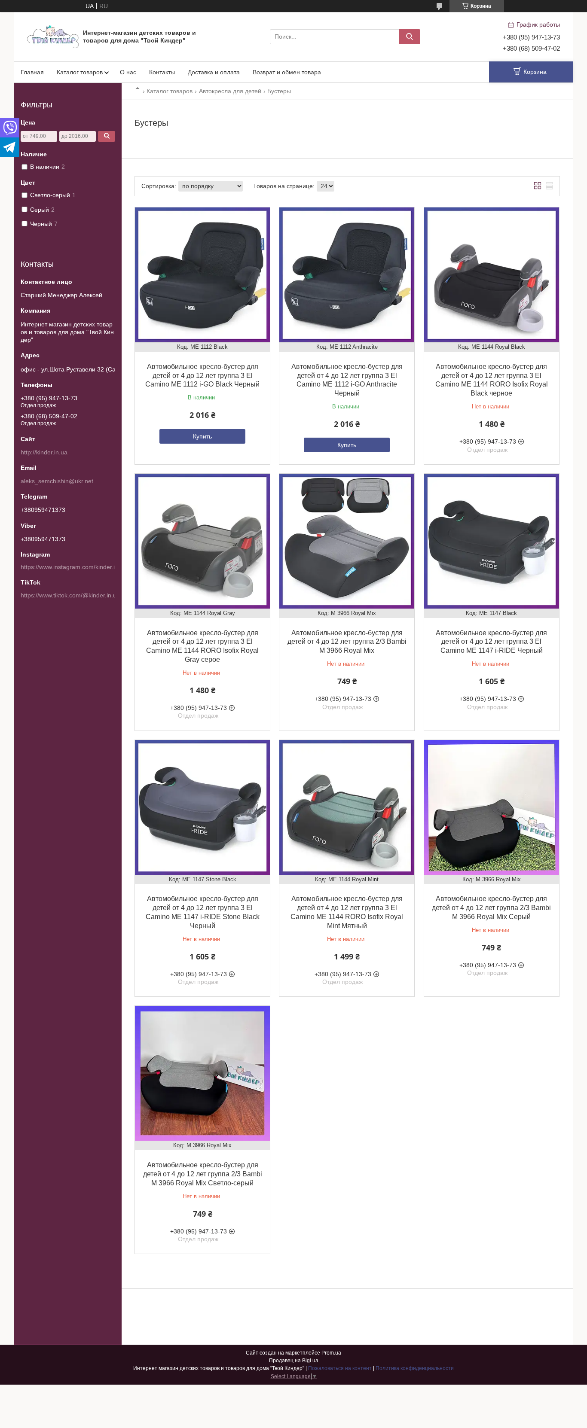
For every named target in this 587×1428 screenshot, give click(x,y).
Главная (32, 72)
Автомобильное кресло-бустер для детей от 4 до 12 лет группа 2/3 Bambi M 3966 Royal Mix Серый (491, 907)
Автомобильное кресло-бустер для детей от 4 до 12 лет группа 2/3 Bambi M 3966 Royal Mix (347, 642)
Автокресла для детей (230, 91)
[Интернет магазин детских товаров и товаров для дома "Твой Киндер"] (53, 36)
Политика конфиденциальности (415, 1368)
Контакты (162, 72)
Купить (202, 436)
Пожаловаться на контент (340, 1368)
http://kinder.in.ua (44, 452)
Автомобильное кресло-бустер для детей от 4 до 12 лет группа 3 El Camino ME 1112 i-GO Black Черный (202, 375)
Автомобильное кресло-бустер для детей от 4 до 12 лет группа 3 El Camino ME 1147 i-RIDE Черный (491, 642)
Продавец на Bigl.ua (293, 1361)
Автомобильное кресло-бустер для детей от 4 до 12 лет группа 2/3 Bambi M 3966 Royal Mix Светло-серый (202, 1174)
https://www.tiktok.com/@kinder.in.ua (70, 595)
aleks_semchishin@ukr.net (57, 481)
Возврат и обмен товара (287, 72)
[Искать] (409, 36)
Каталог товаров (80, 72)
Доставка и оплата (214, 72)
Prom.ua (331, 1353)
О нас (128, 72)
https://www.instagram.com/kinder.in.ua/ (74, 566)
